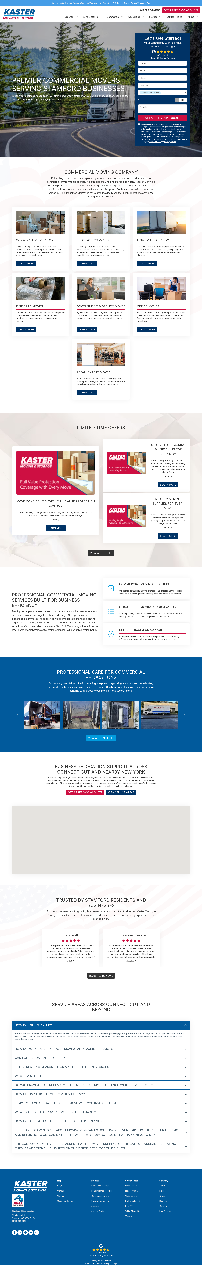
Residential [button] (68, 17)
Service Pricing (98, 1211)
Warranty (61, 1196)
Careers (163, 1206)
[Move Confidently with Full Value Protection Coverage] (55, 473)
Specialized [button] (134, 17)
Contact (60, 1191)
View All (128, 1216)
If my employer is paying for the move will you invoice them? (66, 1103)
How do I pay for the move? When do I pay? (50, 1094)
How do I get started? (33, 1025)
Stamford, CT (131, 1186)
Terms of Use (155, 142)
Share (54, 520)
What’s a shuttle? (30, 1076)
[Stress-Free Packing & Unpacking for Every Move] (126, 463)
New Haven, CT (132, 1191)
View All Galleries (101, 737)
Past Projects (165, 1211)
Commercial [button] (113, 17)
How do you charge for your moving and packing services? (65, 1048)
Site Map (107, 1261)
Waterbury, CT (132, 1196)
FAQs (59, 1186)
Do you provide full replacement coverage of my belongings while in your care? (84, 1085)
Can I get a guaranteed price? (40, 1057)
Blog (161, 1191)
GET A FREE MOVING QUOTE (162, 118)
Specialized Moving (100, 1201)
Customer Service (65, 1201)
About (162, 1186)
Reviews (163, 1201)
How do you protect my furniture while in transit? (58, 1121)
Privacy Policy (170, 142)
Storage (95, 1206)
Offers (162, 1196)
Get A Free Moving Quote (181, 10)
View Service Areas (121, 792)
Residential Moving (100, 1186)
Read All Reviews (101, 975)
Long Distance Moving (101, 1191)
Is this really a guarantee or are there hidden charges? (62, 1066)
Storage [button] (153, 17)
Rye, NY (129, 1206)
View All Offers (101, 553)
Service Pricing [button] (174, 17)
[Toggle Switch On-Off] (181, 100)
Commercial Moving (100, 1196)
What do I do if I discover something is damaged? (56, 1112)
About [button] (191, 17)
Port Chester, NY (132, 1201)
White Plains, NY (132, 1211)
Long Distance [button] (90, 17)
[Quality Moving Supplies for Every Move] (126, 516)
